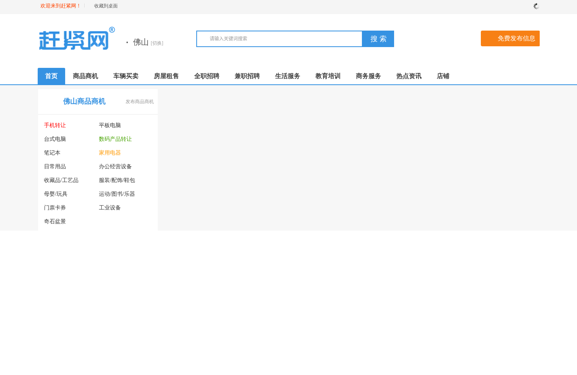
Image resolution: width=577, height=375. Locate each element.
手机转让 (55, 125)
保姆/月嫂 (469, 153)
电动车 (176, 300)
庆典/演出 (510, 300)
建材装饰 (427, 153)
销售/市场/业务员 (313, 139)
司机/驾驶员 (361, 153)
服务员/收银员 (364, 125)
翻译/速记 (428, 327)
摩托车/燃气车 (240, 286)
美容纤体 (468, 139)
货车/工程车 (237, 231)
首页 (51, 76)
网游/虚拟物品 (116, 249)
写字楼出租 (236, 153)
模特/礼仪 (359, 300)
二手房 (176, 125)
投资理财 (427, 272)
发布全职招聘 (388, 101)
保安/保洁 (304, 166)
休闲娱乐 (427, 208)
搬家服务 (427, 166)
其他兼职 (303, 327)
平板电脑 (110, 125)
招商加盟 (509, 272)
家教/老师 (359, 286)
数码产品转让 (115, 139)
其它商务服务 (514, 327)
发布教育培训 (140, 288)
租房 (228, 125)
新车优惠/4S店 (240, 259)
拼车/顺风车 (182, 259)
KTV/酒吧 (359, 221)
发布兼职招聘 (388, 262)
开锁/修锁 (428, 194)
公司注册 (468, 286)
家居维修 (427, 180)
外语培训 (90, 312)
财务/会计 (304, 194)
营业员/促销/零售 (313, 125)
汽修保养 (234, 272)
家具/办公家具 (61, 235)
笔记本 (52, 153)
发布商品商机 (140, 101)
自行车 (231, 300)
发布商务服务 (522, 248)
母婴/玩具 (56, 194)
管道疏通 (468, 180)
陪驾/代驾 (469, 125)
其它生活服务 (514, 208)
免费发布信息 (516, 38)
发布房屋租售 (264, 101)
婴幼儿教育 (128, 339)
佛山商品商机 (84, 101)
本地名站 (468, 221)
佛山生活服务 (456, 101)
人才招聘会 (306, 221)
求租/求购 (180, 180)
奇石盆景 (55, 221)
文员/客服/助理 (365, 139)
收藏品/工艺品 (61, 180)
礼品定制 (468, 327)
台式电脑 (55, 139)
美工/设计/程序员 (313, 208)
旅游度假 (509, 194)
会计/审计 (510, 286)
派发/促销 (304, 286)
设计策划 (468, 314)
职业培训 (55, 312)
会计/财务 (359, 314)
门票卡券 (55, 208)
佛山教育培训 (84, 288)
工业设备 (110, 208)
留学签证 (126, 326)
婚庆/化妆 (510, 125)
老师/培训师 (361, 194)
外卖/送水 (510, 180)
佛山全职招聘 (332, 101)
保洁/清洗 (510, 153)
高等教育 (55, 339)
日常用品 (55, 166)
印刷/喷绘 (428, 314)
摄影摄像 (427, 139)
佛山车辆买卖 (208, 207)
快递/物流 (469, 300)
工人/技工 (359, 180)
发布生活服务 (522, 101)
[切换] (157, 43)
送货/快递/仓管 (310, 180)
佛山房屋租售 (208, 101)
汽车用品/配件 (185, 272)
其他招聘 (303, 235)
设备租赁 (110, 221)
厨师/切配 (359, 166)
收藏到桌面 (106, 6)
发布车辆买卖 (264, 207)
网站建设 (427, 300)
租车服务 (468, 194)
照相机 (107, 235)
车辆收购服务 (184, 286)
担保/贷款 (428, 286)
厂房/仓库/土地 (241, 166)
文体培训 (90, 339)
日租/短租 (180, 139)
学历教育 (126, 312)
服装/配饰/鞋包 (117, 180)
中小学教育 (57, 353)
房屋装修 (509, 139)
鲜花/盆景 (428, 221)
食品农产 (55, 249)
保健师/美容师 (364, 208)
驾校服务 (427, 125)
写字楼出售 (181, 166)
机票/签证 (469, 272)
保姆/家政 (304, 153)
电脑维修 (509, 166)
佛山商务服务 (456, 248)
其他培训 (90, 353)
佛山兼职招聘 (332, 262)
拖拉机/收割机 (240, 245)
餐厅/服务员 (306, 300)
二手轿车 (179, 231)
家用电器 (110, 153)
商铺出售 (179, 153)
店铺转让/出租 (240, 139)
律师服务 (509, 314)
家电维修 (468, 166)
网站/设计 (304, 314)
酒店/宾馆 (469, 208)
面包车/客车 (182, 245)
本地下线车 (181, 314)
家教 (49, 326)
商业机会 (55, 263)
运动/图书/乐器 (117, 194)
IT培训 (87, 326)
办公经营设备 (115, 166)
